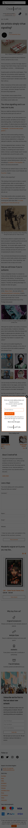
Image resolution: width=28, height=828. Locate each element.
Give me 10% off (9, 413)
